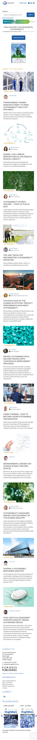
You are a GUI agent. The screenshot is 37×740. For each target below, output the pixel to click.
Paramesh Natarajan (15, 610)
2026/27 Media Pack (8, 686)
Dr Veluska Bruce (14, 147)
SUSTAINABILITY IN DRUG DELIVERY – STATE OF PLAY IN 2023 (16, 204)
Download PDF (18, 37)
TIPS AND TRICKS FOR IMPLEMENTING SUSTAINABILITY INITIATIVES (17, 257)
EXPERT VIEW (8, 91)
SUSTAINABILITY (9, 143)
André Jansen (13, 407)
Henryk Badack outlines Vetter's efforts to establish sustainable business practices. (16, 264)
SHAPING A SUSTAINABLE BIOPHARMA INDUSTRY (14, 569)
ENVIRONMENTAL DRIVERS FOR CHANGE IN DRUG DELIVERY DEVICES (17, 466)
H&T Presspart (15, 351)
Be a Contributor (7, 682)
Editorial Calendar (7, 684)
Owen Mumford (15, 196)
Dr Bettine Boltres (14, 294)
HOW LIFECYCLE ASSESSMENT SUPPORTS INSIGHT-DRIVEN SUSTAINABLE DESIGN (16, 620)
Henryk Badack (13, 248)
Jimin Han (12, 561)
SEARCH (5, 11)
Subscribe (22, 3)
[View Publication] (18, 52)
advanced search (7, 18)
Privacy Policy (19, 673)
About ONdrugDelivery (9, 681)
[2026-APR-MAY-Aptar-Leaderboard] (19, 24)
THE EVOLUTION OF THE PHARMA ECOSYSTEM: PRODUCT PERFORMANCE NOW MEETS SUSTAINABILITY (18, 304)
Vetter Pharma (15, 250)
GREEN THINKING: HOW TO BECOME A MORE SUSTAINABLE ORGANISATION (17, 416)
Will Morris (12, 457)
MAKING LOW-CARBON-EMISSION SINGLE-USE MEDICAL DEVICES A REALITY (17, 156)
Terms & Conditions (8, 673)
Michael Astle (13, 95)
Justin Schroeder (14, 506)
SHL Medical (14, 149)
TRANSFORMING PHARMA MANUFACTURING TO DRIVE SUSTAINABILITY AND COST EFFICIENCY (16, 106)
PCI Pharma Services (17, 508)
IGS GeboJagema (16, 409)
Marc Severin (12, 349)
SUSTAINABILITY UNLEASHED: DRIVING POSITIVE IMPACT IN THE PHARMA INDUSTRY (16, 515)
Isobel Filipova (13, 195)
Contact (4, 688)
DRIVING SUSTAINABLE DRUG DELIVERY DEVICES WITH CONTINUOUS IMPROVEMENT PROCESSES (16, 360)
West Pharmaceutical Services (19, 295)
